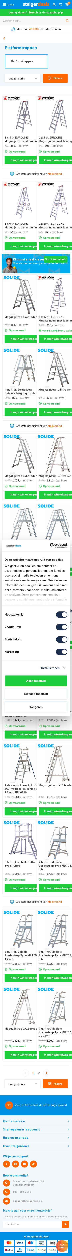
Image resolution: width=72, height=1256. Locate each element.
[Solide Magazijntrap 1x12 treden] (24, 1007)
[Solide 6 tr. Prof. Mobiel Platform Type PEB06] (24, 841)
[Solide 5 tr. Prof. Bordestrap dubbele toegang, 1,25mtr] (24, 524)
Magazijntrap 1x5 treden (55, 389)
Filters (58, 78)
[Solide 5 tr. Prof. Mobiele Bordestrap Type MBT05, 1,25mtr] (24, 930)
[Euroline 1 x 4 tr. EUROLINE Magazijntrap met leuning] (24, 116)
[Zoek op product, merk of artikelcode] (67, 20)
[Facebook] (6, 1164)
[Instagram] (15, 1164)
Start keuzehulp (55, 259)
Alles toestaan (36, 680)
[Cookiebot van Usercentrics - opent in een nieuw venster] (50, 545)
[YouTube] (24, 1164)
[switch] (61, 627)
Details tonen (50, 668)
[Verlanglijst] (61, 4)
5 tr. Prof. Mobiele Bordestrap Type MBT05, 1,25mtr (21, 955)
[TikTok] (33, 1164)
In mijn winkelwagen (24, 160)
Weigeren (36, 707)
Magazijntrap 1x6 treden (21, 475)
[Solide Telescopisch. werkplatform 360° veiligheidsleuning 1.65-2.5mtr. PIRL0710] (24, 764)
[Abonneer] (65, 1224)
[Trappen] (4, 38)
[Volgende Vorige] (47, 1073)
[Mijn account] (54, 4)
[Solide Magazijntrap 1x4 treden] (24, 296)
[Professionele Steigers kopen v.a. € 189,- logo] (36, 4)
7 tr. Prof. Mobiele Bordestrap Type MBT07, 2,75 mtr (55, 1032)
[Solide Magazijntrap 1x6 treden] (24, 455)
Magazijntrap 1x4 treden (21, 317)
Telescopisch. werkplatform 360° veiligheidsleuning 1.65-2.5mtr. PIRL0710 (24, 789)
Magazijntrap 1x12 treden (22, 1028)
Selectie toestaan (36, 693)
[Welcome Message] (62, 1246)
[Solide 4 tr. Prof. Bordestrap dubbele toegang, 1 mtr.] (24, 368)
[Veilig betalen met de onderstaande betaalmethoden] (9, 1243)
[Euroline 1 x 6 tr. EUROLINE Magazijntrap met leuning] (24, 202)
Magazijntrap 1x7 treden (55, 475)
